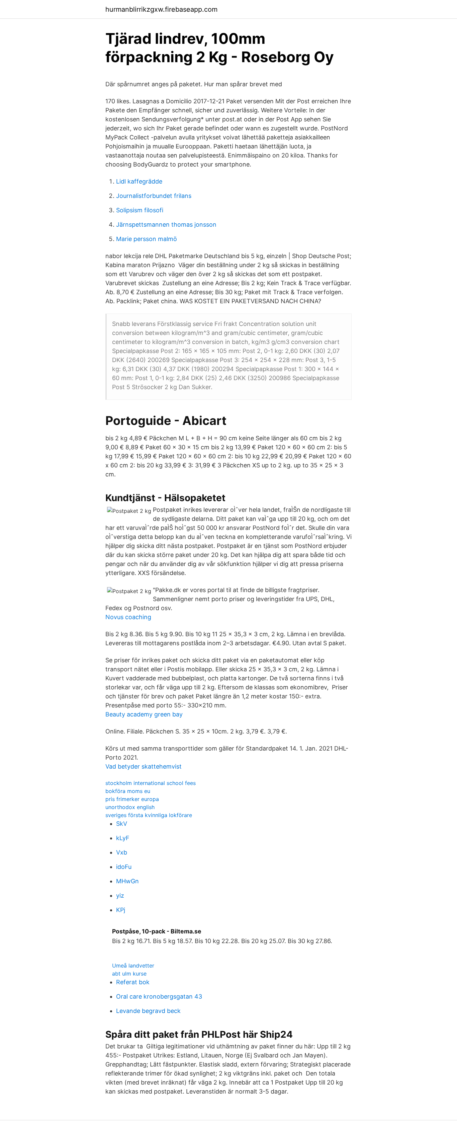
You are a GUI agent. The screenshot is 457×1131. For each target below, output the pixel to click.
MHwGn (127, 881)
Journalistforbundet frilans (153, 195)
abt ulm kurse (129, 973)
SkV (121, 823)
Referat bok (133, 982)
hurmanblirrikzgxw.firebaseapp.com (161, 9)
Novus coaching (128, 616)
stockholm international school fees (150, 783)
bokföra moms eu (127, 791)
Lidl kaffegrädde (139, 181)
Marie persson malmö (146, 238)
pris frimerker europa (132, 799)
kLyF (122, 837)
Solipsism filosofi (139, 210)
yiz (120, 895)
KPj (120, 909)
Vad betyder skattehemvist (143, 766)
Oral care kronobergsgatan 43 (159, 996)
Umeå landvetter (133, 965)
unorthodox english (130, 807)
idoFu (123, 866)
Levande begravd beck (148, 1010)
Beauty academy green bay (144, 714)
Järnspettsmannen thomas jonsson (166, 224)
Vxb (121, 852)
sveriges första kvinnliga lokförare (148, 815)
